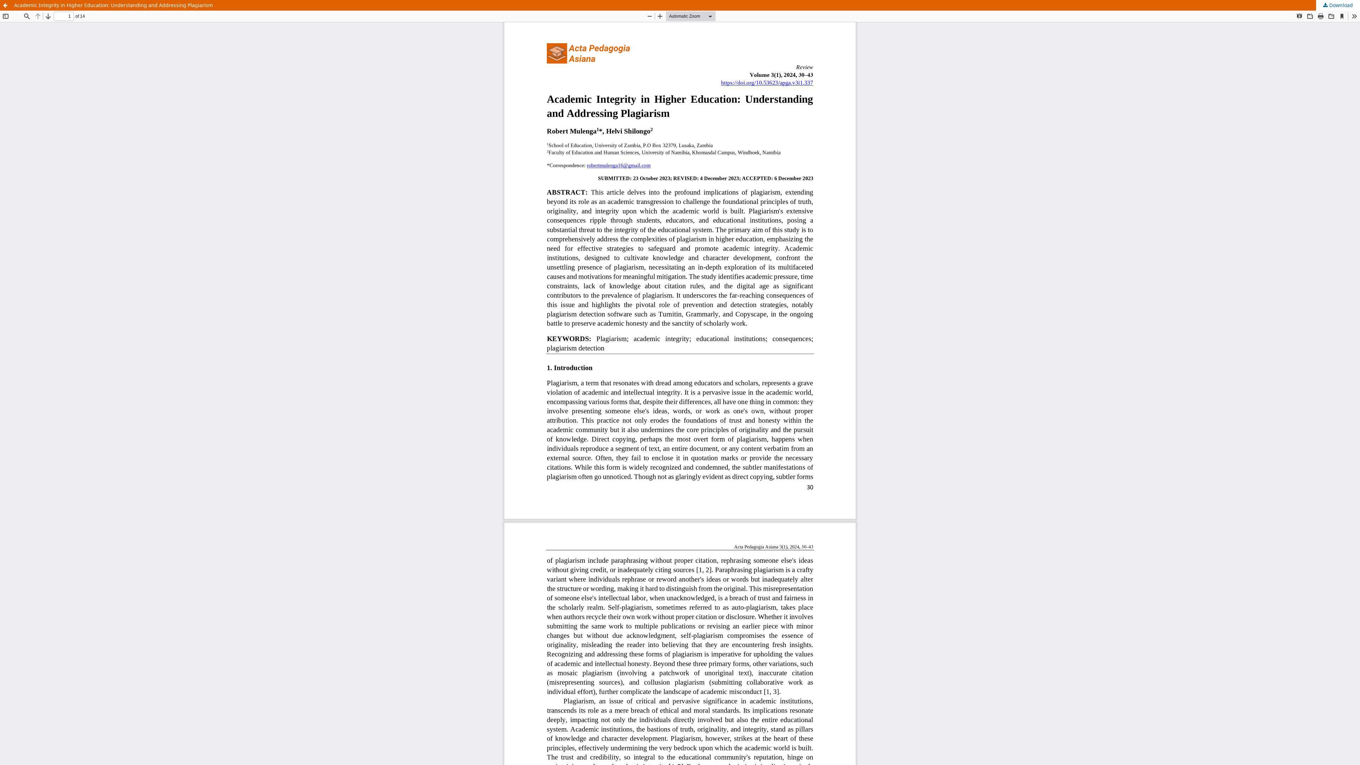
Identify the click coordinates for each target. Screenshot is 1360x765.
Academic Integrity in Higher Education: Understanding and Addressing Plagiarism (113, 5)
